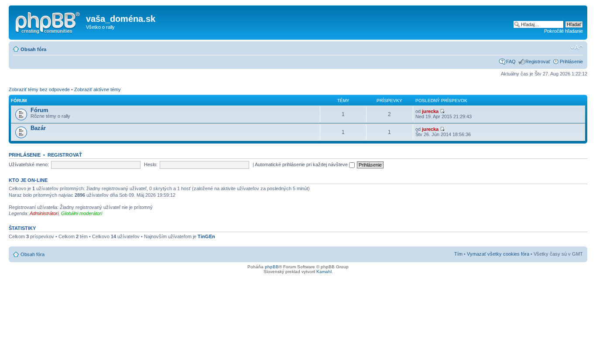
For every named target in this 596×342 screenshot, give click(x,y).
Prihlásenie (571, 61)
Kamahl (324, 271)
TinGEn (206, 236)
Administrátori (44, 213)
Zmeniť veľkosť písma (576, 47)
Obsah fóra (33, 49)
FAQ (511, 61)
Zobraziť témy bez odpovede (39, 89)
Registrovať (537, 61)
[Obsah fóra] (48, 21)
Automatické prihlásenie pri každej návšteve (302, 164)
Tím (458, 253)
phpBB (272, 266)
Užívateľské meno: (29, 164)
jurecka (430, 111)
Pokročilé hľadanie (563, 31)
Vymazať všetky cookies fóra (498, 253)
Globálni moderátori (81, 213)
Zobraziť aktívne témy (97, 89)
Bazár (38, 128)
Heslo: (151, 164)
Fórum (39, 110)
